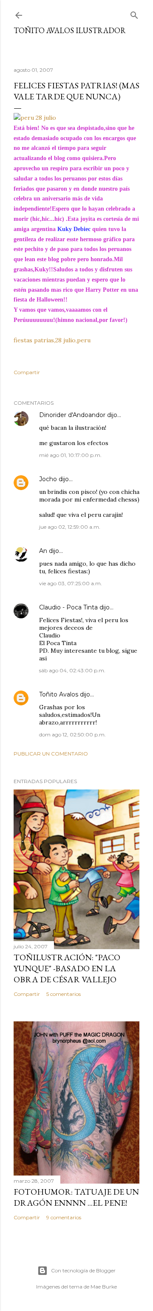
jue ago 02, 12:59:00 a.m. (69, 527)
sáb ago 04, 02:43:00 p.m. (72, 670)
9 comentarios (63, 1217)
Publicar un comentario (51, 753)
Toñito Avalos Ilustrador (70, 30)
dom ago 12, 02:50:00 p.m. (72, 734)
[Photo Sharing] (35, 117)
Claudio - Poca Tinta (68, 607)
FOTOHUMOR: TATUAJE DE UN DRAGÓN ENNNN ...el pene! (76, 1197)
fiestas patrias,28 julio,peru (52, 340)
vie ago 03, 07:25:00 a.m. (70, 583)
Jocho (48, 479)
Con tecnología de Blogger (83, 1270)
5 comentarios (63, 994)
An (43, 551)
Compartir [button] (27, 372)
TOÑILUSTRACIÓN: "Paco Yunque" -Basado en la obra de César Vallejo (67, 968)
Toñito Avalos (58, 694)
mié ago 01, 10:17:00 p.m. (70, 455)
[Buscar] (134, 13)
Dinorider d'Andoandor (72, 415)
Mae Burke (104, 1286)
